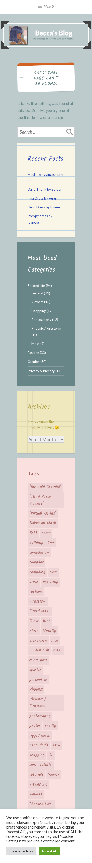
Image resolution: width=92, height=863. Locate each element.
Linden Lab (39, 650)
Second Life (36, 286)
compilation (39, 553)
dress (34, 582)
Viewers (37, 302)
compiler (36, 562)
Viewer (53, 775)
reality (50, 726)
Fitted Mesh (40, 611)
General (37, 293)
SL (51, 755)
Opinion (34, 362)
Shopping (38, 311)
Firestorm (37, 601)
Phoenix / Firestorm (46, 328)
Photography (41, 320)
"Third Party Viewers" (40, 500)
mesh (58, 650)
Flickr (34, 621)
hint (46, 621)
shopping (36, 755)
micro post (38, 660)
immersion (38, 641)
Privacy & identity (41, 371)
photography (39, 716)
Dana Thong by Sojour (45, 189)
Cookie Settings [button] (21, 851)
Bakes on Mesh (42, 523)
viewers (35, 794)
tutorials (36, 775)
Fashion (33, 353)
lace (54, 641)
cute (53, 572)
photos (35, 726)
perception (38, 680)
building (36, 543)
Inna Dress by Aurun (43, 198)
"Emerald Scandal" (45, 487)
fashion (35, 592)
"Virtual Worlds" (42, 513)
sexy (56, 745)
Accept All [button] (49, 851)
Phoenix (36, 689)
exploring (50, 582)
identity (49, 631)
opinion (35, 670)
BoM (33, 533)
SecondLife (38, 745)
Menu (49, 7)
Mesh (35, 344)
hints (33, 631)
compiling (37, 572)
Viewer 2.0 (38, 784)
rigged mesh (39, 736)
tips (32, 765)
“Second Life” (41, 804)
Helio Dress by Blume (44, 207)
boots (46, 533)
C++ (51, 543)
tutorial (46, 765)
